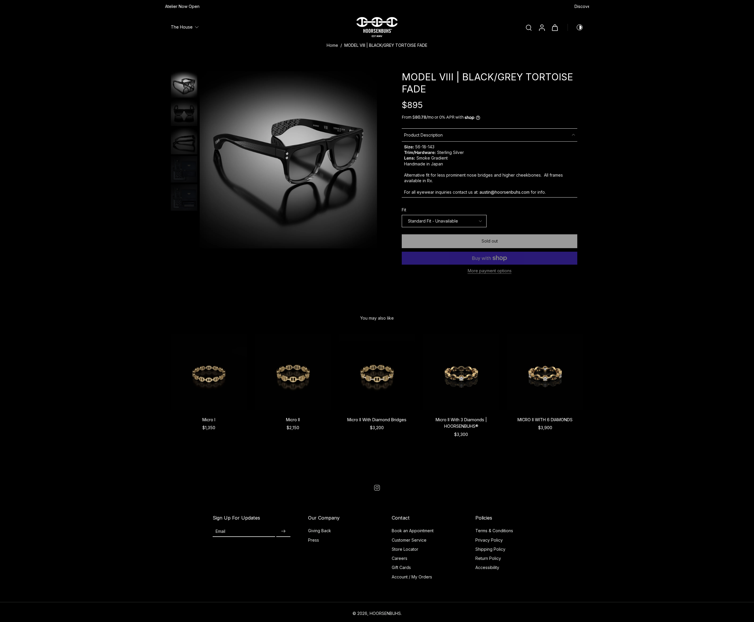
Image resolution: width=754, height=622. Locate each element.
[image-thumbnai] (184, 84)
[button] (489, 241)
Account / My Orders (412, 576)
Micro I (208, 419)
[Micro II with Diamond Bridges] (377, 372)
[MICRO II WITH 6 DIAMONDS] (545, 372)
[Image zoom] (288, 159)
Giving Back (319, 530)
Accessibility (487, 567)
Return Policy (488, 558)
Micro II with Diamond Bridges (376, 419)
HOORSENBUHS (385, 613)
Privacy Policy (489, 540)
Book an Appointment (413, 530)
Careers (399, 558)
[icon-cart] (554, 27)
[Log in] (541, 27)
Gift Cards (401, 567)
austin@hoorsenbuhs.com (504, 192)
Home (332, 45)
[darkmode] (575, 27)
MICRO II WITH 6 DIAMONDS (545, 419)
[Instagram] (377, 487)
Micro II (293, 419)
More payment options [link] (490, 271)
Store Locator (405, 549)
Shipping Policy (490, 549)
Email (220, 531)
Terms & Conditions (494, 530)
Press (313, 540)
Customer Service (409, 540)
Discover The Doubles (377, 6)
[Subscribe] (283, 531)
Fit (404, 209)
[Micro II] (293, 372)
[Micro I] (209, 372)
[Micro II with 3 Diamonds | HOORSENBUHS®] (461, 372)
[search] (528, 27)
